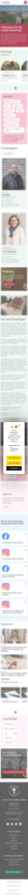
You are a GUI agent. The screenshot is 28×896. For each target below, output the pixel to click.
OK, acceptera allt (14, 458)
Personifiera (13, 468)
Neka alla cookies (14, 463)
